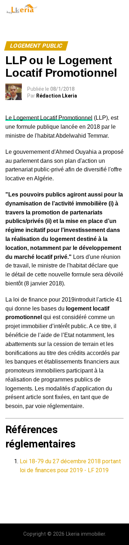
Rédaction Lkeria (56, 96)
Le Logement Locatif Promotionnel (48, 118)
